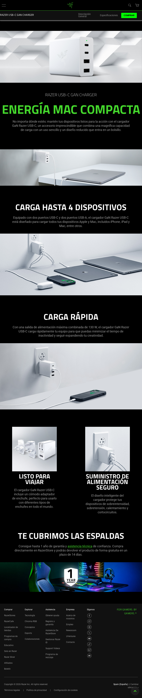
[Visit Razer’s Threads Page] (89, 627)
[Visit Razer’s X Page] (89, 632)
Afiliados (8, 663)
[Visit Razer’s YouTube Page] (89, 638)
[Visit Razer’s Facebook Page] (89, 615)
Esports (28, 633)
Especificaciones (109, 15)
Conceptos (30, 627)
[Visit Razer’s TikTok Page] (89, 644)
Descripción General (84, 15)
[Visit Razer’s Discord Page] (89, 655)
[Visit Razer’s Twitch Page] (89, 650)
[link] (70, 5)
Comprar (129, 15)
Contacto (70, 642)
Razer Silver (9, 657)
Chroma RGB (31, 621)
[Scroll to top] (135, 691)
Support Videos (53, 648)
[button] (4, 5)
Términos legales (12, 690)
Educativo (9, 645)
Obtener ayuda (52, 615)
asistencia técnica (80, 546)
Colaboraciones (32, 639)
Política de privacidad (36, 690)
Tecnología (30, 615)
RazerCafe (9, 621)
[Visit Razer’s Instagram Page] (89, 621)
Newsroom (71, 630)
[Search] (129, 5)
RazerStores (9, 615)
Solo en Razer (10, 651)
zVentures (71, 636)
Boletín (7, 669)
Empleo (69, 624)
